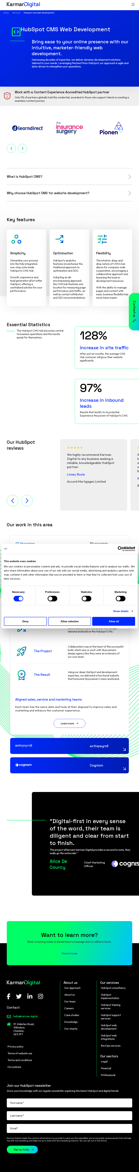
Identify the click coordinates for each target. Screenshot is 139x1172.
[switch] (52, 598)
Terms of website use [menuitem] (19, 1053)
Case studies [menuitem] (71, 1015)
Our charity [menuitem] (70, 1028)
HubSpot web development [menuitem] (109, 1027)
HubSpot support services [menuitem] (111, 1016)
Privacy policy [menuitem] (15, 1046)
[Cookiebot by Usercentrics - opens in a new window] (120, 548)
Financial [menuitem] (106, 1068)
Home (6, 13)
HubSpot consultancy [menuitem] (113, 988)
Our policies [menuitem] (14, 1067)
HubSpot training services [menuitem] (110, 1006)
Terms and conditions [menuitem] (19, 1060)
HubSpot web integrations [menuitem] (109, 1037)
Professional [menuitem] (108, 1075)
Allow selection (70, 621)
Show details (120, 611)
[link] (133, 5)
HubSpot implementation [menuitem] (110, 996)
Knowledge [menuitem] (71, 1022)
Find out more (69, 953)
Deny (25, 621)
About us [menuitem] (69, 994)
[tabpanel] (93, 475)
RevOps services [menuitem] (111, 1045)
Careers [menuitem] (69, 1008)
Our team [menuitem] (70, 1001)
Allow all (114, 621)
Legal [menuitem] (104, 1061)
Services (16, 13)
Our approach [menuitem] (72, 988)
